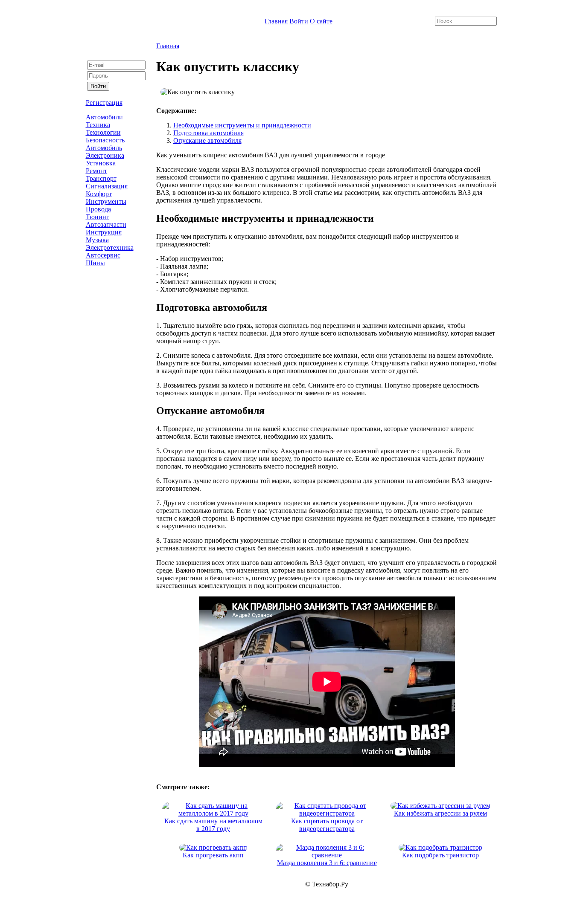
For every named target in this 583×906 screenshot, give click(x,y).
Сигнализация (107, 186)
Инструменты (106, 201)
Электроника (105, 155)
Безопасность (105, 140)
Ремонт (96, 170)
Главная (276, 21)
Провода (98, 209)
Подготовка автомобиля (208, 132)
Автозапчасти (106, 224)
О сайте (321, 21)
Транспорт (101, 178)
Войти (298, 21)
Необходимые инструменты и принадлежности (242, 125)
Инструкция (104, 232)
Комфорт (99, 193)
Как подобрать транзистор (440, 855)
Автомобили (104, 117)
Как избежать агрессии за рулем (440, 813)
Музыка (97, 239)
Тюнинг (97, 216)
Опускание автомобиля (207, 140)
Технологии (103, 132)
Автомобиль (104, 147)
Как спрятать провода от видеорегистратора (327, 824)
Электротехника (110, 247)
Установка (101, 163)
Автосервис (103, 255)
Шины (95, 262)
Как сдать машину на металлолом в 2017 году (213, 824)
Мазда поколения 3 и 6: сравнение (327, 862)
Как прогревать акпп (213, 855)
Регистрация (104, 102)
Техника (98, 124)
